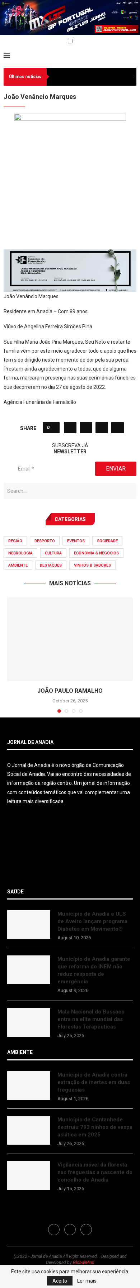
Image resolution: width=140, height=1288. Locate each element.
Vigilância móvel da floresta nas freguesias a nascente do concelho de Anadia (94, 1172)
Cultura (53, 553)
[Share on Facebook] (70, 427)
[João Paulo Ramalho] (70, 639)
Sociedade (107, 541)
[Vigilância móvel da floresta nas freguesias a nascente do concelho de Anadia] (28, 1175)
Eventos (76, 541)
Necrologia (20, 553)
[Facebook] (6, 41)
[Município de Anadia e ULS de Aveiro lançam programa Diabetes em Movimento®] (28, 924)
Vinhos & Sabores (92, 565)
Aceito (59, 1281)
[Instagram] (14, 41)
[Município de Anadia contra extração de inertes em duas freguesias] (28, 1085)
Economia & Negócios (96, 553)
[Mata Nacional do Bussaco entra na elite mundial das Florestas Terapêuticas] (28, 1022)
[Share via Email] (117, 427)
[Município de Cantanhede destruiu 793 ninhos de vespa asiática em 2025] (28, 1130)
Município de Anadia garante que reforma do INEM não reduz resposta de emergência (93, 970)
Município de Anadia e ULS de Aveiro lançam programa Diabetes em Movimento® (92, 921)
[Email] (22, 41)
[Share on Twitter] (86, 427)
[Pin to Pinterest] (101, 427)
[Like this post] (53, 427)
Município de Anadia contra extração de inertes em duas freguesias (93, 1082)
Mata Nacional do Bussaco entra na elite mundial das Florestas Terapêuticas (91, 1019)
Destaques (51, 565)
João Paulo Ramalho (70, 690)
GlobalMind (83, 1262)
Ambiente (18, 565)
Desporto (44, 541)
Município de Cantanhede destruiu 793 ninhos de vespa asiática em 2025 (94, 1127)
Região (15, 541)
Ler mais (87, 1280)
